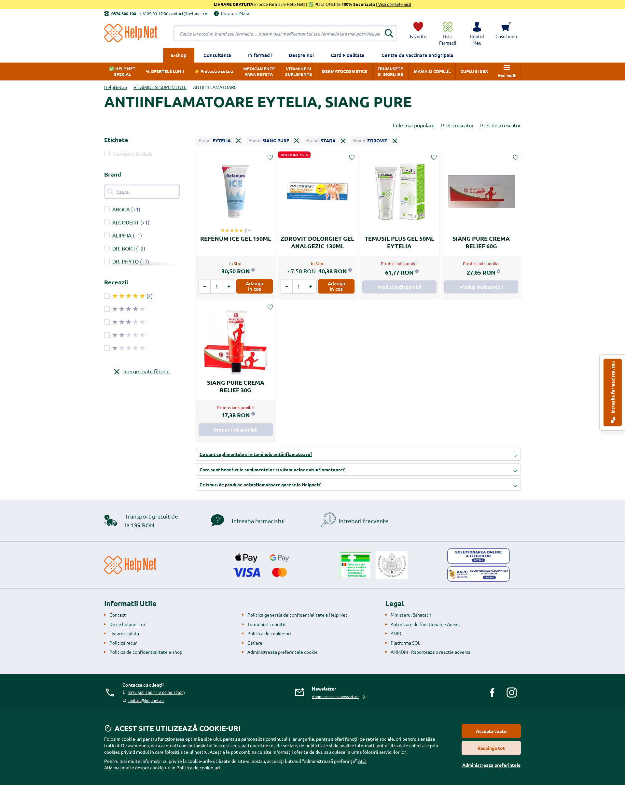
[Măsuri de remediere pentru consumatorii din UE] (478, 556)
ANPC (397, 633)
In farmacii (260, 55)
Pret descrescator (500, 125)
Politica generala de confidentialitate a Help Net (297, 615)
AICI (362, 761)
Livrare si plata (124, 633)
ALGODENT (125, 222)
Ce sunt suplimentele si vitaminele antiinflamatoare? (256, 454)
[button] (477, 33)
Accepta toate (491, 731)
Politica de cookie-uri (269, 633)
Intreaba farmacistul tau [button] (613, 387)
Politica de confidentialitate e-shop (145, 652)
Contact (117, 615)
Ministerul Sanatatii (411, 615)
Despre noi (301, 55)
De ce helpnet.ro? (127, 624)
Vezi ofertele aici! (394, 4)
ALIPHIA (122, 235)
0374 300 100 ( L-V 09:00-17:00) (156, 692)
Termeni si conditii (266, 624)
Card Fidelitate (348, 55)
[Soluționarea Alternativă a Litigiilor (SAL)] (478, 574)
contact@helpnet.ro (146, 700)
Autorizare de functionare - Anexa (425, 624)
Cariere (254, 643)
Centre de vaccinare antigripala (417, 55)
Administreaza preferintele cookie (282, 652)
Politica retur (123, 643)
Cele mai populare (414, 125)
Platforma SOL (405, 643)
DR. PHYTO (125, 261)
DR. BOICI (123, 248)
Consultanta (217, 55)
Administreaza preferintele (491, 765)
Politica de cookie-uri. (198, 767)
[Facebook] (492, 692)
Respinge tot (491, 748)
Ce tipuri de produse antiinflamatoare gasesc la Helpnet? (260, 484)
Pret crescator (457, 125)
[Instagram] (512, 692)
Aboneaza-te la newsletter (335, 696)
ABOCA (121, 209)
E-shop (179, 55)
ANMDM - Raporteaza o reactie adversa (430, 652)
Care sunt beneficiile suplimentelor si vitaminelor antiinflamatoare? (272, 469)
